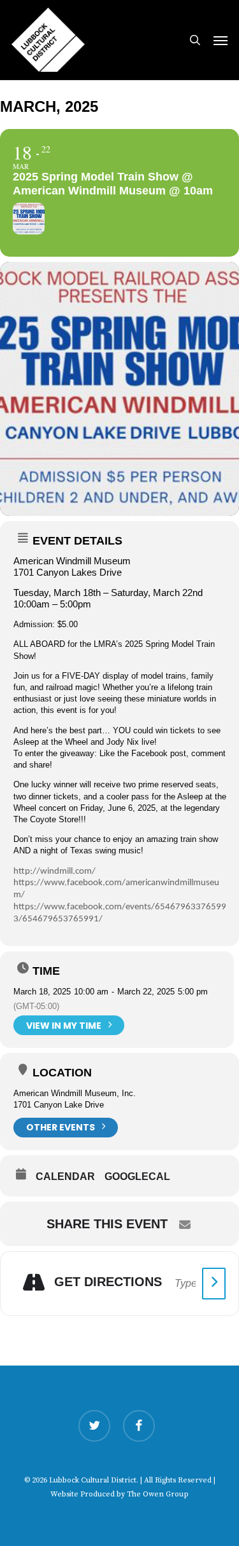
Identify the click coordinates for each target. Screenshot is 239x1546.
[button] (221, 40)
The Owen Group (158, 1494)
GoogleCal (137, 1176)
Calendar (65, 1176)
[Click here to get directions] (214, 1283)
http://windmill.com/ (54, 871)
